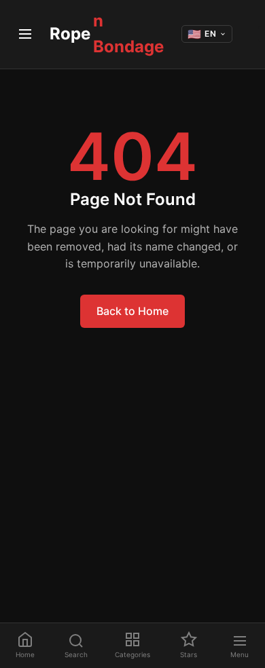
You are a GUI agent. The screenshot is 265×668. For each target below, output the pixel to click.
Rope (107, 33)
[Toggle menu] (25, 34)
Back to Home (132, 311)
